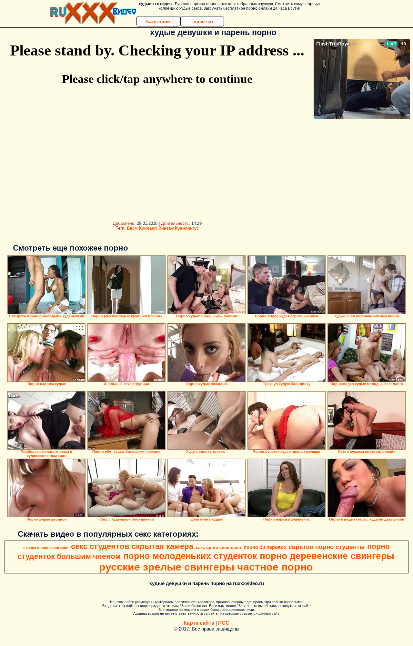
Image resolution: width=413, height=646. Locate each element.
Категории (158, 21)
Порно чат (202, 21)
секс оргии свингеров (218, 547)
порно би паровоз (265, 547)
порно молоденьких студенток (190, 556)
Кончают (148, 228)
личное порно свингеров (45, 548)
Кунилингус (187, 228)
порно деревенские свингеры (327, 556)
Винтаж (166, 228)
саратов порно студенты (326, 546)
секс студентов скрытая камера (132, 546)
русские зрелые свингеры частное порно (206, 567)
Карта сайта (199, 623)
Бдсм (132, 228)
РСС (223, 623)
